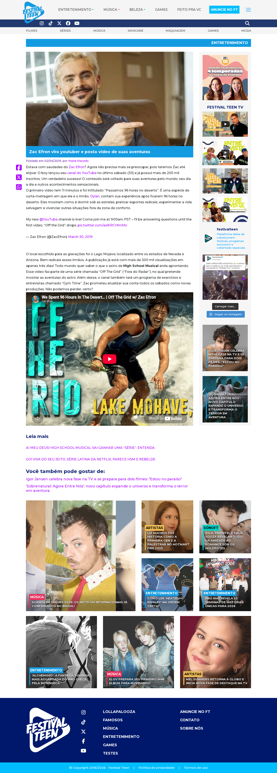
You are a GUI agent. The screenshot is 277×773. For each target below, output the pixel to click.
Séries (65, 30)
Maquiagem (175, 30)
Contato (190, 720)
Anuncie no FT (224, 10)
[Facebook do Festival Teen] (68, 23)
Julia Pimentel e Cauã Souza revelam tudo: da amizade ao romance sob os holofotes (224, 540)
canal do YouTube (82, 173)
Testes (110, 753)
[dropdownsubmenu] (248, 10)
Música (110, 10)
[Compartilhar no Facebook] (19, 167)
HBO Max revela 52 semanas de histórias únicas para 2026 (224, 602)
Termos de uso (196, 768)
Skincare (135, 30)
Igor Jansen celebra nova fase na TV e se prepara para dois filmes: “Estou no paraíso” (104, 479)
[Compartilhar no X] (19, 177)
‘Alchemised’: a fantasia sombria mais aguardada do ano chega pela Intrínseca (61, 679)
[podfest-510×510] (225, 77)
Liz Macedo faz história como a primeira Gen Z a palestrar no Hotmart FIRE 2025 (168, 540)
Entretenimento (74, 10)
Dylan (95, 196)
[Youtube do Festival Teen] (77, 23)
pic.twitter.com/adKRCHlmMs (102, 225)
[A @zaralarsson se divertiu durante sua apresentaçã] (225, 277)
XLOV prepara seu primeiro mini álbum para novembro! (136, 681)
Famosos (113, 720)
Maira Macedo (78, 161)
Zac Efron (76, 167)
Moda (246, 30)
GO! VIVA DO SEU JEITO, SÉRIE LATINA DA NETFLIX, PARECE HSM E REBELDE (90, 459)
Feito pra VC (189, 10)
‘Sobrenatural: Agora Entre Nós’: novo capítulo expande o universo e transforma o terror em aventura (226, 406)
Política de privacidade (156, 768)
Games (161, 10)
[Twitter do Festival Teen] (59, 23)
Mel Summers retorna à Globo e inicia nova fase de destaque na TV (216, 681)
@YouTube (49, 219)
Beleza (136, 10)
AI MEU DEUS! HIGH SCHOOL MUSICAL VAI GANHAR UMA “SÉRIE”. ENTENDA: (90, 448)
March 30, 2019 (80, 237)
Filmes (31, 30)
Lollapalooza (119, 712)
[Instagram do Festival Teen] (42, 23)
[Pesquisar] (247, 23)
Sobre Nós (191, 728)
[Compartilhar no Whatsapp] (19, 187)
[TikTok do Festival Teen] (51, 23)
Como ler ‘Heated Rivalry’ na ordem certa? (163, 602)
